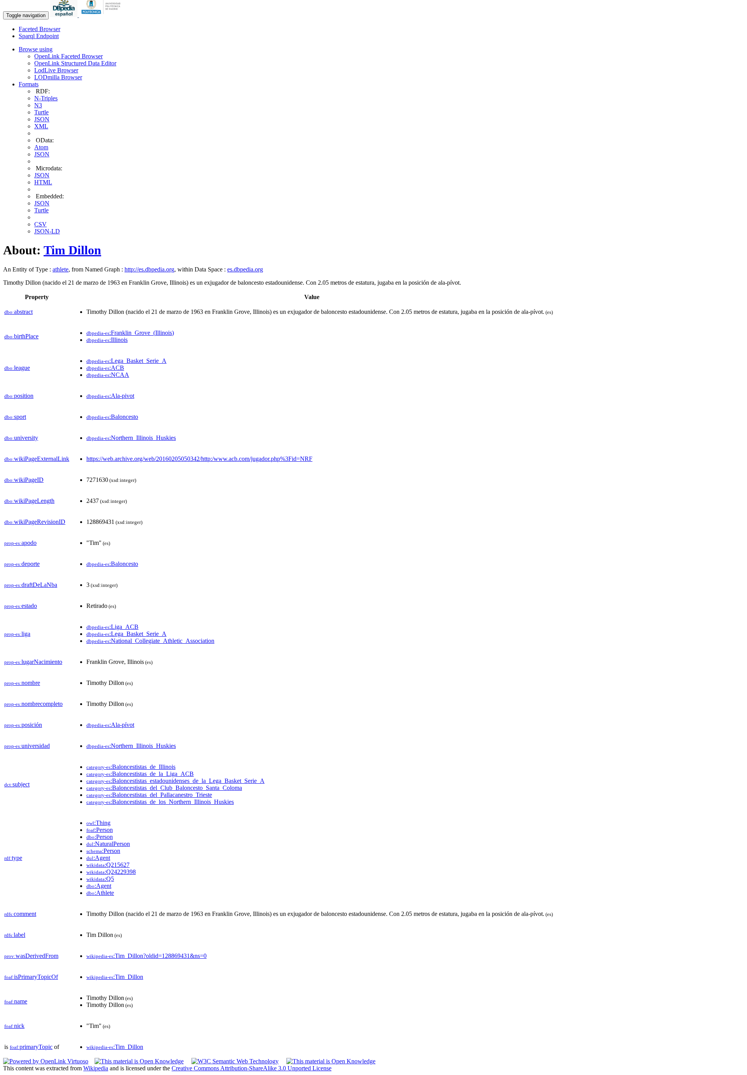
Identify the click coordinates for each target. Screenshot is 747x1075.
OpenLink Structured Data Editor (75, 63)
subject (17, 784)
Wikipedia (95, 1068)
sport (15, 416)
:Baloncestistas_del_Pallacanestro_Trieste (149, 794)
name (15, 1001)
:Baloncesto (112, 416)
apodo (20, 542)
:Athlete (100, 892)
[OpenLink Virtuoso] (45, 1061)
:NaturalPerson (108, 843)
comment (20, 913)
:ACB (105, 367)
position (18, 395)
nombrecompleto (33, 703)
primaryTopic (31, 1046)
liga (17, 633)
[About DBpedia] (64, 15)
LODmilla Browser (58, 77)
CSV (40, 224)
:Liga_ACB (112, 626)
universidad (27, 745)
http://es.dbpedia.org (149, 269)
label (14, 934)
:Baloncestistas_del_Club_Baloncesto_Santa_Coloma (164, 787)
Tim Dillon (72, 250)
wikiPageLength (29, 500)
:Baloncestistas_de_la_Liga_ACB (140, 773)
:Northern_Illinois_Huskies (131, 437)
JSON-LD (47, 231)
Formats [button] (29, 84)
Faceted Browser (39, 29)
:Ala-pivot (110, 395)
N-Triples (46, 98)
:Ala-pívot (110, 724)
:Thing (98, 822)
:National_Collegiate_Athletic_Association (150, 640)
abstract (18, 311)
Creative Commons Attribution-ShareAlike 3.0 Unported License (251, 1068)
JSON (41, 119)
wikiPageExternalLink (36, 458)
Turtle (41, 112)
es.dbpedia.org (245, 269)
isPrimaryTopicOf (31, 976)
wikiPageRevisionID (34, 521)
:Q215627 (108, 864)
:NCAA (107, 374)
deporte (22, 563)
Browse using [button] (36, 49)
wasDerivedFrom (31, 955)
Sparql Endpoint (39, 36)
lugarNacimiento (33, 661)
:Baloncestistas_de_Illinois (130, 766)
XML (41, 126)
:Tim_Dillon (114, 976)
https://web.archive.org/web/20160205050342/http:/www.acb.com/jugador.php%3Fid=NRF (199, 458)
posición (23, 724)
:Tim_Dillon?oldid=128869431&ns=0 (146, 955)
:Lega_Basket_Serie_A (126, 360)
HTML (43, 182)
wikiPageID (24, 479)
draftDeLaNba (30, 584)
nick (14, 1025)
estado (20, 605)
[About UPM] (102, 15)
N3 (38, 105)
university (21, 437)
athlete (60, 269)
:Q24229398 (111, 871)
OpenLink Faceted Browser (68, 56)
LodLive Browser (56, 70)
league (17, 367)
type (13, 857)
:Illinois (107, 339)
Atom (41, 147)
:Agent (98, 857)
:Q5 (100, 878)
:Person (99, 829)
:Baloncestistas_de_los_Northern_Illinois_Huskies (160, 801)
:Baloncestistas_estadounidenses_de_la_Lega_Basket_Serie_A (175, 780)
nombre (22, 682)
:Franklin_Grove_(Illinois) (130, 332)
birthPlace (21, 336)
